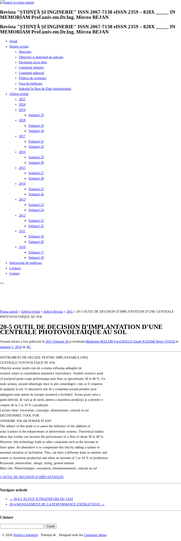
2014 (22, 183)
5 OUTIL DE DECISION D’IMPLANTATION (31, 477)
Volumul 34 (36, 131)
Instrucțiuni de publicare (25, 263)
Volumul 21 (36, 220)
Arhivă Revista (53, 311)
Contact (14, 273)
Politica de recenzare (32, 78)
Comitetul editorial (31, 73)
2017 (22, 136)
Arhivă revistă (18, 94)
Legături (15, 268)
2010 (22, 247)
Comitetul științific (31, 67)
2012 (22, 215)
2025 (22, 99)
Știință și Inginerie (25, 535)
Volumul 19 (36, 236)
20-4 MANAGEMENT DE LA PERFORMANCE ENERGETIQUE (57, 504)
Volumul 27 (36, 173)
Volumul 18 (36, 257)
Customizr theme (95, 535)
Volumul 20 (36, 242)
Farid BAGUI (123, 341)
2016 (22, 152)
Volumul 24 (36, 210)
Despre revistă (18, 46)
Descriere (25, 51)
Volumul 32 (36, 146)
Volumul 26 (36, 194)
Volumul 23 (36, 205)
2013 (22, 199)
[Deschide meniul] (2, 283)
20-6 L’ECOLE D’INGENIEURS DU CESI (41, 499)
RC (29, 347)
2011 (22, 231)
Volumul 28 (36, 178)
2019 (22, 110)
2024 (22, 104)
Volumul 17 (36, 252)
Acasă (13, 41)
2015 (22, 168)
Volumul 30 (36, 162)
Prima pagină (9, 311)
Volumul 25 (36, 189)
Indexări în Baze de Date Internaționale (45, 88)
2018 (22, 120)
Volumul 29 (36, 157)
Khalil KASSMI (144, 341)
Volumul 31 (36, 141)
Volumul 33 (36, 125)
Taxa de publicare (30, 83)
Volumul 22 (36, 226)
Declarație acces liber (33, 62)
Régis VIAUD (166, 341)
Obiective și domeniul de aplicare (41, 57)
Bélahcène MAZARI (100, 341)
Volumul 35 (36, 115)
